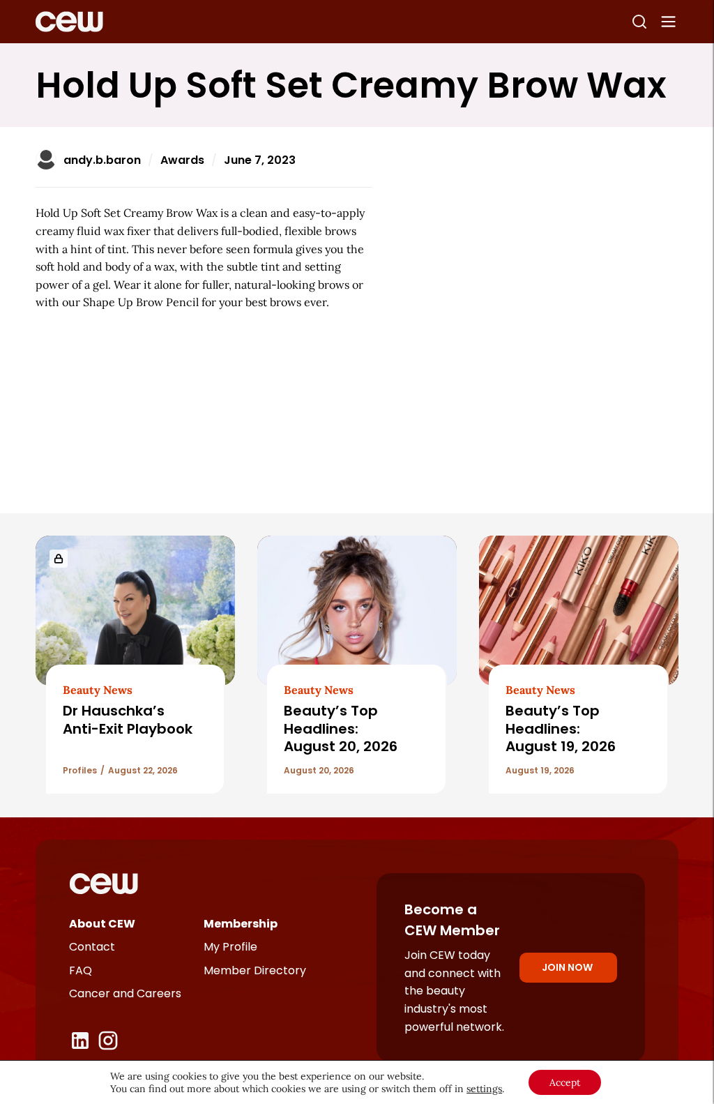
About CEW (102, 924)
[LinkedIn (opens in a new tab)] (80, 1040)
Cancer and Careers (125, 993)
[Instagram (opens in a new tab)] (108, 1040)
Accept (564, 1082)
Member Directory (255, 970)
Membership (241, 924)
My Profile (230, 947)
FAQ (80, 970)
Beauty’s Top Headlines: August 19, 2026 (562, 728)
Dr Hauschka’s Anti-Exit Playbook (127, 719)
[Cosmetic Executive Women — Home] (69, 21)
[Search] (639, 21)
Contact (92, 947)
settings (484, 1088)
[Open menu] (668, 21)
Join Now (567, 967)
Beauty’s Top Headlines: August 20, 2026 (342, 728)
